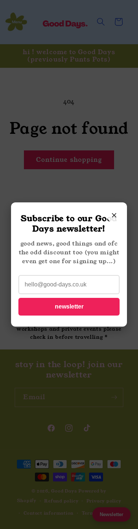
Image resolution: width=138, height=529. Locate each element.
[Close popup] (114, 215)
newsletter (69, 306)
